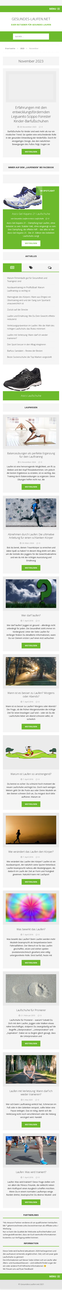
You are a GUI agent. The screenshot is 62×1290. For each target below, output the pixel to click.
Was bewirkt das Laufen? (31, 929)
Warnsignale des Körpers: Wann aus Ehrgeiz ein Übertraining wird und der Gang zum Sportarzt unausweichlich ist (29, 300)
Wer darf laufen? (31, 615)
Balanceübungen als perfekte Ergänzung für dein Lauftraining (31, 455)
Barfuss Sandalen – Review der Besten (25, 350)
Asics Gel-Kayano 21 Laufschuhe (31, 214)
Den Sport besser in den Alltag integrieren (26, 344)
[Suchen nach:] (31, 36)
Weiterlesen (31, 152)
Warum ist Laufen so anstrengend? (31, 774)
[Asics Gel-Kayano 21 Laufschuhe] (22, 207)
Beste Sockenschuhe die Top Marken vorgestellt (29, 357)
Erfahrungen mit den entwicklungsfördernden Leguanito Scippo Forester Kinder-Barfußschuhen (31, 114)
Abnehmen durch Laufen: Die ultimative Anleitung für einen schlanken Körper (31, 536)
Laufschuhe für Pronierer (31, 1010)
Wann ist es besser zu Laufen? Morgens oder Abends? (31, 694)
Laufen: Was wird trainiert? (31, 1172)
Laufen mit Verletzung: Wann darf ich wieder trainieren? (31, 1092)
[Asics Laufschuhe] (31, 379)
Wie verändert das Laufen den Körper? (31, 851)
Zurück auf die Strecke (17, 309)
